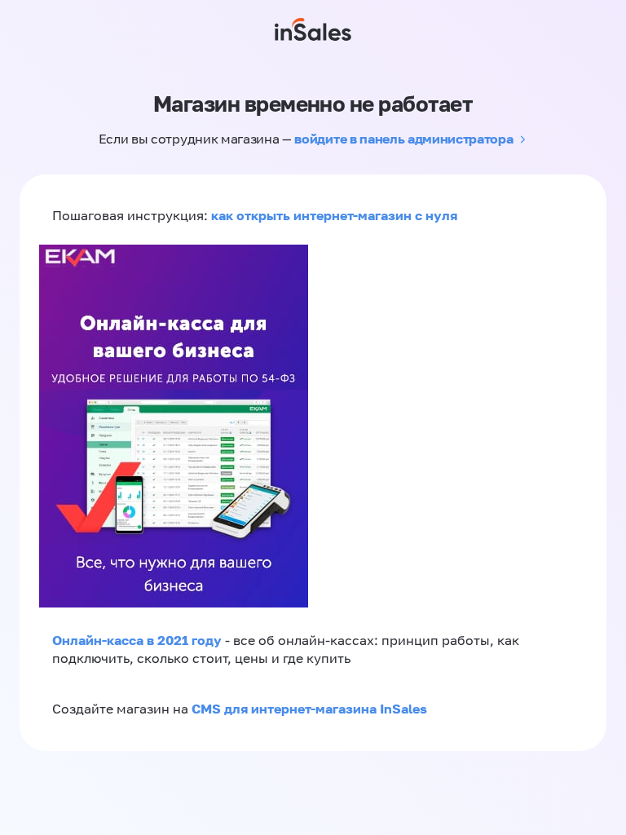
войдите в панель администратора (403, 138)
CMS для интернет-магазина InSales (309, 708)
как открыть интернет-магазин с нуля (334, 215)
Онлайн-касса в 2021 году (137, 640)
